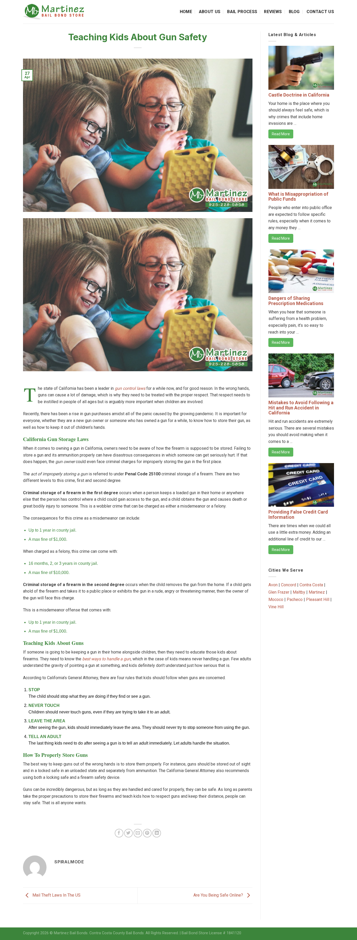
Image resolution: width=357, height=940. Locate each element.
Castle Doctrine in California (298, 95)
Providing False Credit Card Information (298, 514)
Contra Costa (311, 584)
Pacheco (295, 599)
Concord (288, 584)
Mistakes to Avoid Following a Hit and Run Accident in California (300, 408)
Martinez (317, 592)
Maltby (299, 592)
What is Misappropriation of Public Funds (298, 196)
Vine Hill (276, 606)
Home (186, 11)
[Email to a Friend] (138, 833)
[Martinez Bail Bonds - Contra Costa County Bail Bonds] (58, 12)
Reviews (273, 11)
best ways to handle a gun (106, 658)
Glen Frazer (278, 592)
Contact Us (320, 11)
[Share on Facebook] (119, 833)
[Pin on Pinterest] (147, 833)
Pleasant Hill (317, 599)
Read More (281, 134)
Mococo (275, 599)
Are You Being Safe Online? (218, 895)
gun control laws (130, 388)
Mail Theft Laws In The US (55, 895)
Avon (273, 584)
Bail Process (242, 11)
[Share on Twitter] (128, 833)
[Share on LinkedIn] (156, 833)
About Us (210, 11)
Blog (294, 11)
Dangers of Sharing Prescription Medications (295, 300)
